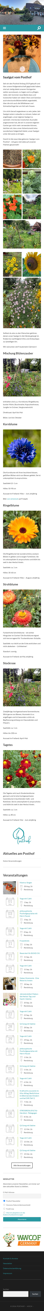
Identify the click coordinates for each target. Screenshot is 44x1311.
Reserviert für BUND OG (30, 953)
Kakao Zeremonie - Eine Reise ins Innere (29, 979)
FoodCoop (10, 1209)
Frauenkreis (24, 941)
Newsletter (7, 1263)
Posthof (21, 1306)
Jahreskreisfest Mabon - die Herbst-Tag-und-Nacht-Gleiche (29, 996)
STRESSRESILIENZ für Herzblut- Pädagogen (28, 1111)
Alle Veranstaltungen (22, 1165)
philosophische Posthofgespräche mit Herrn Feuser (28, 913)
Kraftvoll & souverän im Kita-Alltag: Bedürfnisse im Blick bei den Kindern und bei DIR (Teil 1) (29, 1094)
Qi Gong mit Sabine (27, 1024)
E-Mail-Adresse (8, 1192)
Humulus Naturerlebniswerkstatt (18, 1205)
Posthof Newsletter (13, 1201)
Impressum (7, 1273)
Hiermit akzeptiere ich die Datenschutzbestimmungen (14, 1214)
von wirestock (12, 499)
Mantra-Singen (26, 882)
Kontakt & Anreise (10, 1258)
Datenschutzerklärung (12, 1268)
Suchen (6, 1289)
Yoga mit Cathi (26, 898)
